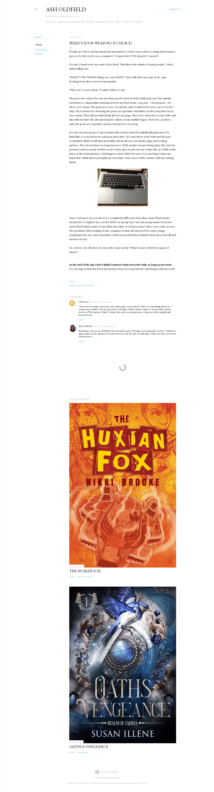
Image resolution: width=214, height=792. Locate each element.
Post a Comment (84, 577)
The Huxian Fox (85, 570)
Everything (41, 49)
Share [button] (38, 37)
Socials (51, 22)
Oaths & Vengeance (88, 746)
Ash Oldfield (66, 9)
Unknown (84, 301)
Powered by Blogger (109, 772)
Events (101, 22)
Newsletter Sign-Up (71, 22)
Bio (118, 22)
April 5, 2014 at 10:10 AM (101, 302)
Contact (127, 22)
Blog (110, 22)
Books (90, 22)
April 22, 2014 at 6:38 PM (104, 326)
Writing (39, 53)
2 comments (82, 752)
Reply (82, 320)
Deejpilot (115, 778)
